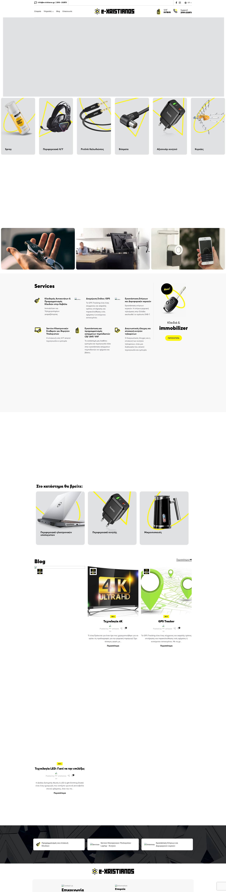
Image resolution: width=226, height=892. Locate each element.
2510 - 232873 (61, 2)
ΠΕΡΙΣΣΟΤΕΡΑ (173, 338)
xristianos (62, 776)
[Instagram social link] (180, 3)
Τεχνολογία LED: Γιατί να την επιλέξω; (60, 768)
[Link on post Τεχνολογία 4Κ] (113, 591)
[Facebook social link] (176, 3)
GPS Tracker (166, 621)
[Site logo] (114, 11)
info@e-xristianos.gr (46, 2)
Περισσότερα (182, 559)
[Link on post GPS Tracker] (166, 591)
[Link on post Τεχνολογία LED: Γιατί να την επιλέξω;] (59, 665)
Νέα (59, 764)
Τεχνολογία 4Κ (113, 621)
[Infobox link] (52, 306)
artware (115, 628)
